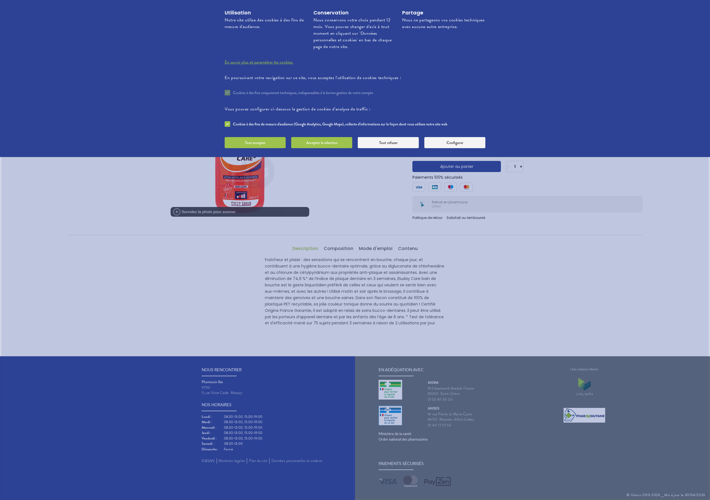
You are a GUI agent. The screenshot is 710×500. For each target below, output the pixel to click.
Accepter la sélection (322, 142)
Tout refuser (388, 142)
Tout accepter (255, 142)
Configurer (455, 142)
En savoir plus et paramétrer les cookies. (259, 62)
